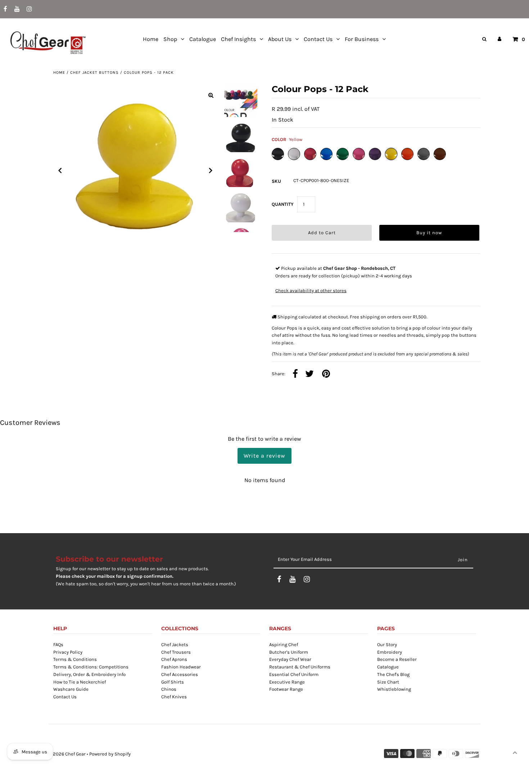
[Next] (211, 170)
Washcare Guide (71, 689)
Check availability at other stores (311, 290)
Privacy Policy (67, 652)
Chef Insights (238, 39)
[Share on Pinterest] (326, 374)
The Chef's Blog (393, 674)
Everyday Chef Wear (290, 659)
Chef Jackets (174, 644)
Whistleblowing (394, 689)
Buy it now (429, 232)
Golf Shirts (172, 682)
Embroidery (389, 652)
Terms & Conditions (75, 659)
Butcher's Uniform (288, 652)
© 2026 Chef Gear (67, 754)
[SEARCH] (483, 39)
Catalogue (388, 667)
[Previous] (60, 170)
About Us (279, 39)
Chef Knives (174, 696)
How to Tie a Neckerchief (79, 682)
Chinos (168, 689)
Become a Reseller (397, 659)
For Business (362, 39)
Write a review (264, 455)
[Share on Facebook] (295, 374)
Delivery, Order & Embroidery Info (89, 674)
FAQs (58, 644)
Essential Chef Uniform (293, 674)
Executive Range (287, 682)
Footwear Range (286, 689)
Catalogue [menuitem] (202, 39)
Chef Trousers (176, 652)
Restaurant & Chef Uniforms (299, 667)
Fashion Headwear (181, 667)
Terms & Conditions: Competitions (90, 667)
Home (59, 72)
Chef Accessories (179, 674)
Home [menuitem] (150, 39)
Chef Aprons (174, 659)
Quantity (283, 204)
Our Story (387, 644)
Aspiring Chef (283, 644)
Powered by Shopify (110, 754)
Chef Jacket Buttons (94, 72)
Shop (170, 39)
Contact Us (318, 39)
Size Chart (388, 682)
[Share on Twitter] (309, 374)
